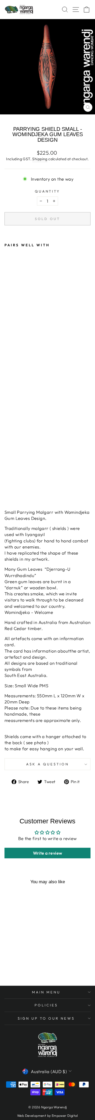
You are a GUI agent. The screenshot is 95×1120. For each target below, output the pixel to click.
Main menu (46, 992)
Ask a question (47, 764)
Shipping (39, 159)
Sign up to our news (46, 1018)
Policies (46, 1005)
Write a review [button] (47, 853)
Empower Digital (65, 1115)
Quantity (47, 191)
